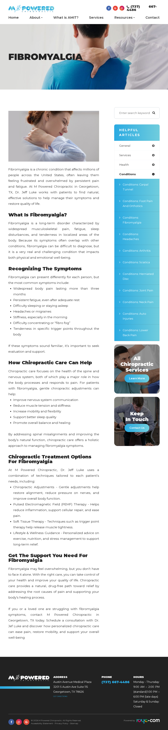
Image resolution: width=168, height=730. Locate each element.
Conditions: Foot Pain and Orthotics (138, 203)
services (125, 155)
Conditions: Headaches (131, 236)
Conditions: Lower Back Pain (135, 332)
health (124, 164)
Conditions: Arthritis (137, 250)
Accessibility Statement (42, 723)
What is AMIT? (65, 17)
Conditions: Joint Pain (138, 290)
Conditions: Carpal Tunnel (135, 187)
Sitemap (74, 723)
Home (13, 17)
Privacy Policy (61, 723)
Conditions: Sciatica (136, 262)
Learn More (137, 378)
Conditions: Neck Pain (138, 302)
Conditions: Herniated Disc (138, 276)
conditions (127, 174)
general (124, 145)
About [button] (35, 17)
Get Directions (60, 696)
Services (96, 17)
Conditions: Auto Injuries (134, 316)
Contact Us (137, 427)
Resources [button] (123, 17)
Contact (153, 17)
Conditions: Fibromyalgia (132, 220)
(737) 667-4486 (142, 8)
